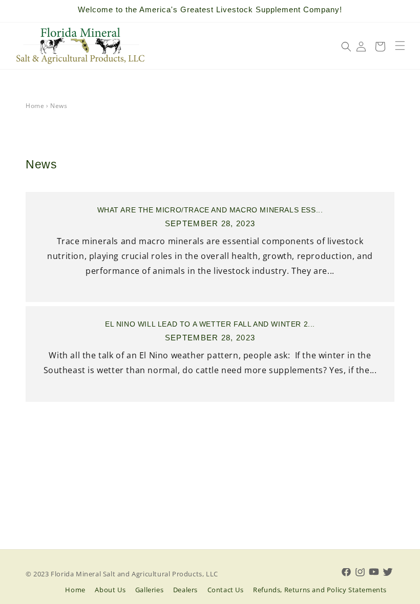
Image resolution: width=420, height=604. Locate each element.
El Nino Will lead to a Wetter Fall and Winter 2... (210, 324)
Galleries (149, 589)
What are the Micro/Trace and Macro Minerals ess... (210, 210)
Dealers (185, 589)
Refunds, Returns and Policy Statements (320, 589)
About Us (110, 589)
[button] (400, 45)
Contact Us (225, 589)
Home (35, 105)
